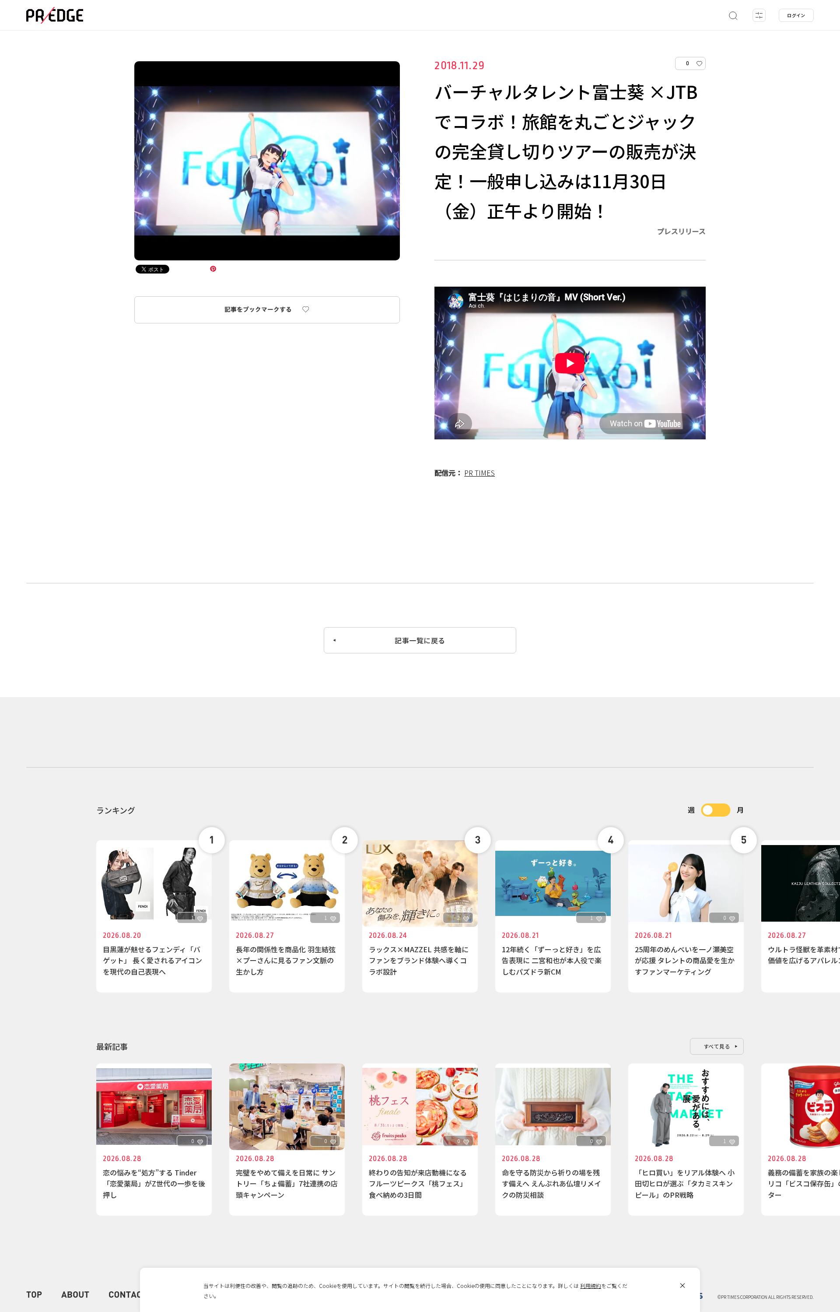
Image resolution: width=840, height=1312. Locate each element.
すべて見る (717, 1046)
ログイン (796, 15)
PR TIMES (479, 472)
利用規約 (590, 1285)
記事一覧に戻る (420, 640)
